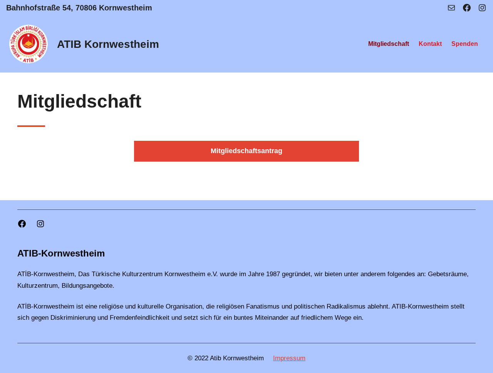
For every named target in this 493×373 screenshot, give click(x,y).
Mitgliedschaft (388, 44)
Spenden (464, 44)
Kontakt (430, 44)
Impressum (289, 358)
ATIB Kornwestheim (108, 44)
